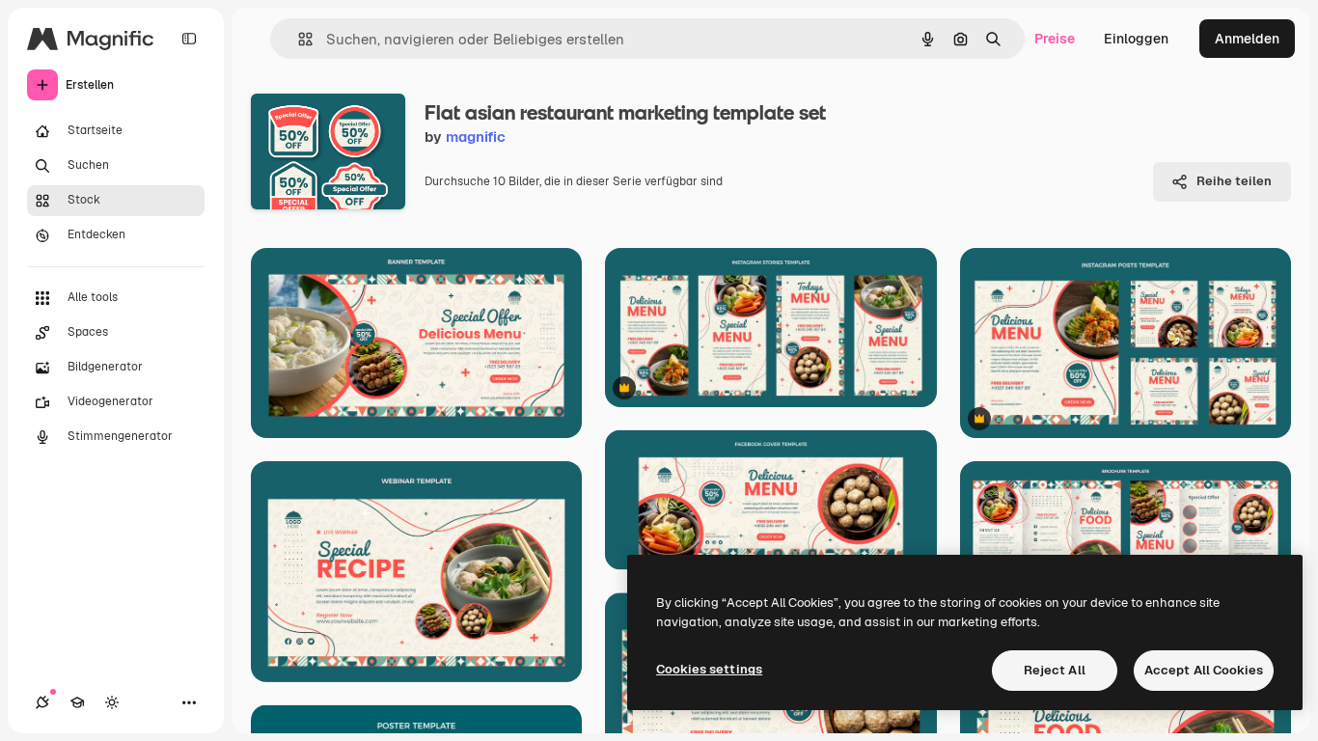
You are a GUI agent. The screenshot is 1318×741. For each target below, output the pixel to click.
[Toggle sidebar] (189, 38)
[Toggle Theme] (111, 702)
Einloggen (1136, 38)
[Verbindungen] (42, 702)
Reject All (1054, 670)
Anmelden (1247, 38)
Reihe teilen (1234, 181)
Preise (1054, 38)
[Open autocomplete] (297, 39)
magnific (476, 136)
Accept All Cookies (1203, 670)
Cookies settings (709, 669)
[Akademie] (77, 702)
